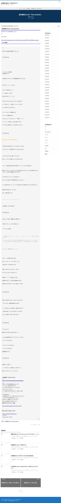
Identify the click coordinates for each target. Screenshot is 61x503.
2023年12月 (47, 81)
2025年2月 (47, 43)
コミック (46, 140)
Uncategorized (48, 132)
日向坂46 (46, 151)
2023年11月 (47, 84)
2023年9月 (47, 90)
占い (46, 148)
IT (45, 129)
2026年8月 (47, 35)
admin (39, 424)
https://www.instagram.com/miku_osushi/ (11, 406)
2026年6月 (47, 40)
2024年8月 (47, 59)
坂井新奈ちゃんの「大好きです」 (19, 445)
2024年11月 (47, 51)
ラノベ (46, 142)
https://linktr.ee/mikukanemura (9, 414)
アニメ (46, 137)
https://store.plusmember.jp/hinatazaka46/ (12, 380)
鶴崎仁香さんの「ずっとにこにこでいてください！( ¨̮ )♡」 (25, 434)
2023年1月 (47, 112)
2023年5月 (47, 101)
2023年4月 (47, 103)
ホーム (21, 491)
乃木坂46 (46, 145)
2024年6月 (47, 65)
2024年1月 (47, 79)
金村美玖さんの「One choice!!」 (12, 421)
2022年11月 (47, 117)
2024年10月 (47, 54)
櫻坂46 (46, 154)
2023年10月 (47, 87)
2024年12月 (47, 48)
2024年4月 (47, 70)
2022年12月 (47, 114)
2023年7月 (47, 95)
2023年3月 (47, 106)
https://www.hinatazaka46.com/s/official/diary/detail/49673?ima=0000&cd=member (20, 40)
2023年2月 (47, 109)
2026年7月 (47, 37)
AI (45, 126)
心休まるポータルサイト (9, 3)
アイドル (46, 134)
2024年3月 (47, 73)
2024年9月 (47, 57)
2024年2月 (47, 76)
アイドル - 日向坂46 (31, 18)
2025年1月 (47, 46)
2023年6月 (47, 98)
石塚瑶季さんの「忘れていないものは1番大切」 (22, 455)
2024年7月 (47, 62)
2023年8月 (47, 92)
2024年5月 (47, 68)
